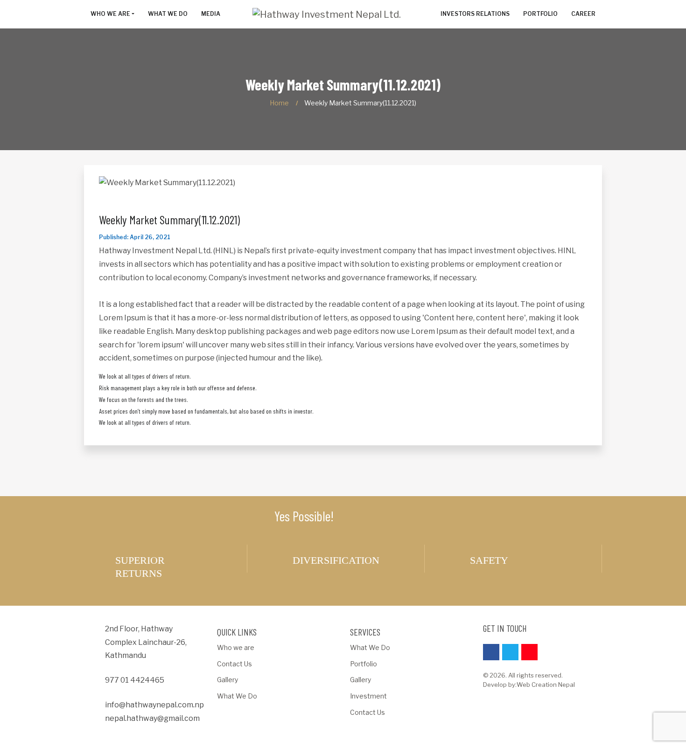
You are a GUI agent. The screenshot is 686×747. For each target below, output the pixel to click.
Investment (368, 696)
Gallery (227, 680)
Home (279, 103)
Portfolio (363, 664)
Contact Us (234, 664)
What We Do (237, 696)
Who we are (235, 647)
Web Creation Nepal (546, 684)
